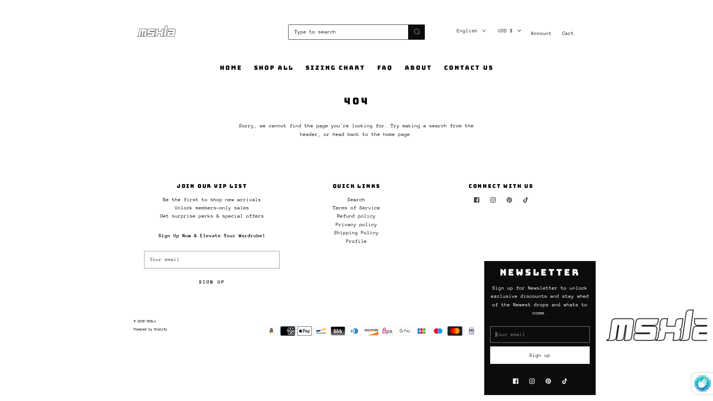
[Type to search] (348, 32)
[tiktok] (525, 200)
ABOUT (418, 68)
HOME (231, 68)
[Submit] (416, 31)
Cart (568, 33)
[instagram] (493, 200)
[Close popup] (699, 269)
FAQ (385, 68)
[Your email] (212, 259)
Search (356, 199)
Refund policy (356, 216)
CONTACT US (469, 68)
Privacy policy (356, 224)
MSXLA (151, 321)
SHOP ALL (274, 68)
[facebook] (476, 200)
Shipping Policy (356, 232)
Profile (356, 241)
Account (541, 33)
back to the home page (379, 134)
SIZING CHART (335, 68)
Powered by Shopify (150, 329)
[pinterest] (509, 200)
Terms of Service (356, 208)
